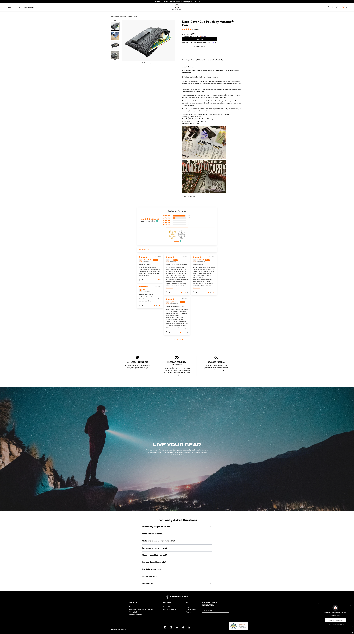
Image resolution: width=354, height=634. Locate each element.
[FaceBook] (165, 627)
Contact (131, 607)
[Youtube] (189, 627)
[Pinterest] (183, 627)
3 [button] (177, 339)
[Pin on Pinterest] (194, 196)
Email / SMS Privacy (135, 614)
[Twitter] (177, 627)
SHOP (9, 7)
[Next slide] (115, 59)
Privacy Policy (133, 612)
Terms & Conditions (169, 607)
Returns (188, 612)
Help (187, 607)
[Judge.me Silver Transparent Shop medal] (181, 234)
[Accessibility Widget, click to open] (353, 633)
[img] (143, 257)
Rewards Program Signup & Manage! (141, 609)
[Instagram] (171, 627)
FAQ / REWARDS (29, 7)
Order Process (191, 609)
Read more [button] (169, 288)
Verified (176, 241)
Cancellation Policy (169, 609)
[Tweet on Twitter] (191, 196)
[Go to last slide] (115, 20)
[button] (186, 29)
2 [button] (174, 339)
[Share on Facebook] (188, 196)
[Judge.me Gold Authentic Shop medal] (172, 234)
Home (112, 16)
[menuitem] (115, 26)
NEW (18, 7)
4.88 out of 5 (155, 219)
